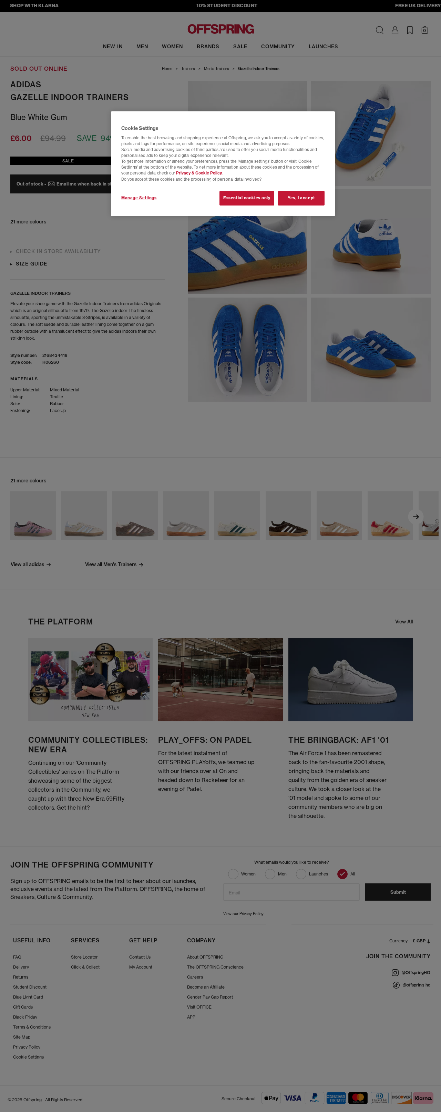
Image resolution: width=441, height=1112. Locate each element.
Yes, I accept (301, 198)
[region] (223, 163)
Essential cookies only (246, 198)
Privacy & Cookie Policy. (199, 173)
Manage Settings (139, 198)
